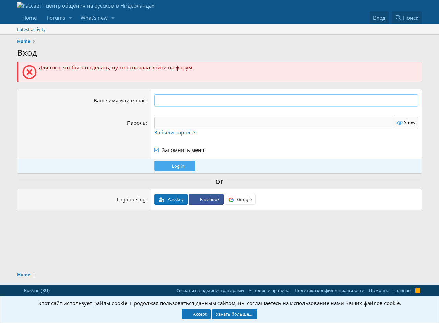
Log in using (131, 199)
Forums (56, 17)
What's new (94, 17)
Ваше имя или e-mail (120, 100)
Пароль (136, 122)
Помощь (378, 290)
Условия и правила (269, 290)
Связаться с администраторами (210, 290)
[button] (70, 17)
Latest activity (31, 29)
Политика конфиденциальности (329, 290)
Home (29, 17)
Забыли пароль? (175, 132)
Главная (402, 290)
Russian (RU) (36, 290)
